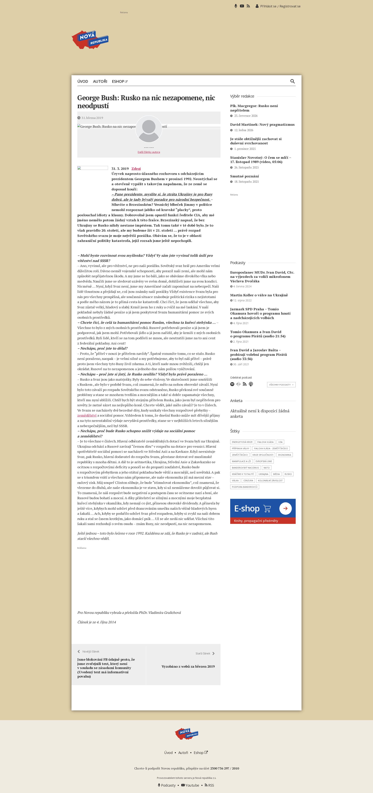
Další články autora (149, 152)
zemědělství (87, 415)
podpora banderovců (244, 486)
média (276, 474)
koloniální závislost (270, 480)
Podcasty (167, 785)
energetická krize (242, 442)
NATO (267, 467)
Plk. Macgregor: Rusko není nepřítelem (254, 108)
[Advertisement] (211, 41)
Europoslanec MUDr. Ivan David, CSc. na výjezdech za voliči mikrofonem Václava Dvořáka (262, 276)
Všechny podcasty (281, 384)
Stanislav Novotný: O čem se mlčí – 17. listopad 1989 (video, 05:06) (260, 159)
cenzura (248, 480)
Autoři (100, 81)
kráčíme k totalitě (243, 474)
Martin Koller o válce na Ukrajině (259, 295)
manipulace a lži (241, 461)
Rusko (288, 474)
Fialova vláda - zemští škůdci (271, 448)
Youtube (192, 785)
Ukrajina (263, 474)
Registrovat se (290, 6)
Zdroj (136, 168)
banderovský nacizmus (245, 467)
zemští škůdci (240, 454)
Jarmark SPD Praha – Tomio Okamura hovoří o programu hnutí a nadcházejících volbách (260, 313)
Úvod (82, 81)
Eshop (118, 81)
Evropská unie (264, 461)
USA (280, 442)
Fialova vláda (265, 442)
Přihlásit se (268, 6)
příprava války (240, 448)
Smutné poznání (244, 176)
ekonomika (284, 454)
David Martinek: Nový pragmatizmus (262, 124)
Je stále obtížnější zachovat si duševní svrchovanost (256, 141)
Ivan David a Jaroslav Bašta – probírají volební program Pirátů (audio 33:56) (258, 354)
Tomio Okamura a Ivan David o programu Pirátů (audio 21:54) (258, 333)
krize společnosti (263, 454)
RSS (210, 785)
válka (235, 480)
